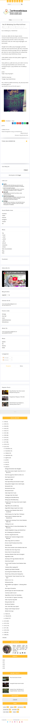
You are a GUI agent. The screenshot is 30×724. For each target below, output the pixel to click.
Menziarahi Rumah (9, 490)
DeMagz (5, 201)
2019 (5, 437)
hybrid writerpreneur (8, 196)
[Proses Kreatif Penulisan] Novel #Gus (13, 543)
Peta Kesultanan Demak (15, 677)
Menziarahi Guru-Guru (10, 488)
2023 (5, 428)
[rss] (17, 1)
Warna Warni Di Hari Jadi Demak (12, 552)
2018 (5, 439)
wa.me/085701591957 (7, 333)
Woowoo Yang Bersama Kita (11, 534)
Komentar (6, 360)
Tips (3, 233)
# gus (13, 120)
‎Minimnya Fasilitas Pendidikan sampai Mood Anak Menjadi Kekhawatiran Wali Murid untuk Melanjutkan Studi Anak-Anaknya (14, 198)
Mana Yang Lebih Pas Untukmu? (12, 540)
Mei (6, 464)
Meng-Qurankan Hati (9, 602)
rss (3, 223)
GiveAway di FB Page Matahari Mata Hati (14, 558)
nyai (13, 28)
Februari (7, 616)
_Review (4, 247)
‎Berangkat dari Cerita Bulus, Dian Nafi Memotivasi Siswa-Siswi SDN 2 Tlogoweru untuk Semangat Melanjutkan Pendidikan (14, 203)
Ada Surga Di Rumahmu (10, 588)
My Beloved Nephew (9, 604)
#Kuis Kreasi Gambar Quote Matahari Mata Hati (16, 547)
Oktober (7, 453)
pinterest (4, 217)
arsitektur (20, 707)
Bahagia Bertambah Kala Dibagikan (13, 468)
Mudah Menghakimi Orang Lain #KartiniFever (15, 530)
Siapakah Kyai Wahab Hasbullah (12, 569)
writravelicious (5, 322)
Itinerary (4, 345)
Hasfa (4, 184)
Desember (7, 448)
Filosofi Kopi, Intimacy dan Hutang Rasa (14, 574)
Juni (6, 462)
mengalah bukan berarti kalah (17, 683)
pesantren (21, 28)
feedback (18, 27)
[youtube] (19, 1)
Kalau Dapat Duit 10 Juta (10, 493)
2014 (5, 621)
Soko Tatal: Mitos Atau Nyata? (12, 606)
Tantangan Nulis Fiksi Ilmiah (11, 495)
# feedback (8, 120)
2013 (5, 623)
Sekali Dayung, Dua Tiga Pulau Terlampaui (14, 514)
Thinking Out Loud (9, 524)
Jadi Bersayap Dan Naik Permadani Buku (14, 590)
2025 (5, 424)
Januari (7, 618)
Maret (6, 613)
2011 (5, 627)
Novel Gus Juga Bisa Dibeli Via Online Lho (14, 474)
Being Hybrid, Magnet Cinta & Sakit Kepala (14, 484)
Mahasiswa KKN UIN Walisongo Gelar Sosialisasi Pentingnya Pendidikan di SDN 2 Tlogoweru (13, 189)
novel (10, 28)
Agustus (7, 457)
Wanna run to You (9, 580)
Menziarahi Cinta (9, 486)
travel (14, 712)
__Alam (3, 241)
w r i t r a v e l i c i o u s (9, 188)
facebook (4, 213)
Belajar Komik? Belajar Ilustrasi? (12, 608)
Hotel (4, 707)
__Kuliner (4, 239)
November (7, 450)
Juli (6, 460)
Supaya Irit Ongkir (9, 479)
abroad (12, 707)
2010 (5, 630)
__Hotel (3, 237)
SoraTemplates (10, 719)
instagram (4, 219)
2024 (5, 426)
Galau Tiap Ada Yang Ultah (11, 599)
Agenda (3, 341)
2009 (5, 632)
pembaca (17, 28)
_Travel (3, 235)
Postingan (6, 357)
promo (25, 28)
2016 (5, 444)
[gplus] (12, 1)
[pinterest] (22, 1)
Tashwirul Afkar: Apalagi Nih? (11, 567)
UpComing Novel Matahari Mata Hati (13, 571)
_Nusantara (4, 245)
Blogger (19, 175)
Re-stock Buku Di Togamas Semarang (13, 597)
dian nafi (5, 192)
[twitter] (8, 1)
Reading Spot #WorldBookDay (12, 497)
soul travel (6, 712)
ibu (23, 27)
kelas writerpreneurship (22, 366)
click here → (15, 650)
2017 (5, 442)
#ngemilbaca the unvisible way (12, 505)
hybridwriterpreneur (6, 320)
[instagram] (15, 1)
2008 (5, 634)
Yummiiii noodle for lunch (10, 592)
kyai (8, 28)
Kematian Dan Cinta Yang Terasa (12, 549)
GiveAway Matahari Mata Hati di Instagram (14, 554)
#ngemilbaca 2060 (9, 556)
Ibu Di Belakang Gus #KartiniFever (12, 532)
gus (21, 27)
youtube (4, 221)
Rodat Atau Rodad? (9, 561)
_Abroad (4, 243)
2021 (5, 433)
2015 (5, 446)
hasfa (3, 318)
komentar (5, 28)
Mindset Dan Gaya (9, 611)
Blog (3, 251)
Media (3, 347)
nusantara (5, 709)
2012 (5, 625)
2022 (5, 430)
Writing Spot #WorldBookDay (11, 499)
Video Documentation (7, 249)
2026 (5, 421)
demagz (4, 314)
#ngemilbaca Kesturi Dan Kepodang (13, 595)
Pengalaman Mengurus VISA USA (16, 397)
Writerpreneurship (9, 582)
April (6, 466)
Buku (3, 253)
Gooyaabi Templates (24, 719)
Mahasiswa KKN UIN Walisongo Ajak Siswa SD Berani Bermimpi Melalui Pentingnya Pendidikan (13, 186)
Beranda (4, 637)
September (8, 455)
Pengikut (8, 366)
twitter (3, 215)
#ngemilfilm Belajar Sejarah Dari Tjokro (14, 508)
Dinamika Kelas (8, 545)
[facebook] (10, 1)
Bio (3, 343)
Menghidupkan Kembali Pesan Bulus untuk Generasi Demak (12, 193)
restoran (14, 709)
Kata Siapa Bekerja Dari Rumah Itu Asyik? (14, 481)
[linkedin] (20, 652)
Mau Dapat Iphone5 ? (10, 477)
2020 (5, 435)
